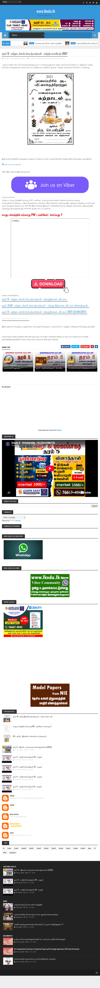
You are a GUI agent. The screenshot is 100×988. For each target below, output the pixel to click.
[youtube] (96, 2)
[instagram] (86, 2)
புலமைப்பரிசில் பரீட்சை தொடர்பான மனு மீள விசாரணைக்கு (36, 914)
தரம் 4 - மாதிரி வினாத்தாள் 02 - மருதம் (27, 776)
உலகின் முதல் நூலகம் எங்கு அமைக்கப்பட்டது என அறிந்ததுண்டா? (38, 924)
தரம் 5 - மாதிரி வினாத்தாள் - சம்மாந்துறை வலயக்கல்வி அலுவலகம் (18, 366)
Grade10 (23, 848)
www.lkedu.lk (45, 11)
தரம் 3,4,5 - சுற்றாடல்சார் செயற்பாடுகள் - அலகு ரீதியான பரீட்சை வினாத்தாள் (45, 305)
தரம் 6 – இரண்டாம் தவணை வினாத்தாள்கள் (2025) (32, 747)
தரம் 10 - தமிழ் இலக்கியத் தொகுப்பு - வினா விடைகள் (33, 716)
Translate (17, 520)
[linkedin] (90, 2)
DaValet (12, 796)
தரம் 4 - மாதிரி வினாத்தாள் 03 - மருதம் (27, 766)
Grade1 (16, 848)
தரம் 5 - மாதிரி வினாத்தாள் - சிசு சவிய (49, 368)
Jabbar (12, 833)
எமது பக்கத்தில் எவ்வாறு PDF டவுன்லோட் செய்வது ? (32, 726)
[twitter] (93, 2)
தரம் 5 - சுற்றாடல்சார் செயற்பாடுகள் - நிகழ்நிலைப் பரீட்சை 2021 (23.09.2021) (44, 312)
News (16, 43)
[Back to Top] (96, 972)
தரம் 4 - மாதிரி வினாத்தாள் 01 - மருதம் (27, 786)
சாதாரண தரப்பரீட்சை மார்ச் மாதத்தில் (33, 43)
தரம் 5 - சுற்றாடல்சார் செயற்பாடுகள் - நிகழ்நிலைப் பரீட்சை (34, 299)
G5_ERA (32, 58)
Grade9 (83, 848)
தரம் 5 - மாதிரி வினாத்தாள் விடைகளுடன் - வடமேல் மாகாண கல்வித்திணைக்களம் (82, 366)
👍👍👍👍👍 (15, 824)
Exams (9, 848)
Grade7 (68, 848)
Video (4, 852)
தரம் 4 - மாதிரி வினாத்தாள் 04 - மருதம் (27, 756)
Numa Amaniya (14, 814)
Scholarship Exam (58, 58)
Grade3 (39, 848)
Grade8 (75, 848)
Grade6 (61, 848)
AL (4, 848)
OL (95, 848)
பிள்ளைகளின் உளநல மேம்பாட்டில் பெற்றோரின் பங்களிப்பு (35, 958)
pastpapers (13, 852)
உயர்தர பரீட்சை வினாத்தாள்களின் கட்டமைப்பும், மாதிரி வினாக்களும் (39, 939)
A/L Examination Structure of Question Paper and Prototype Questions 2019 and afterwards (46, 949)
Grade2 (31, 848)
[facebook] (83, 2)
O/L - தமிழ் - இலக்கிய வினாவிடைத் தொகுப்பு (30, 736)
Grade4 (46, 848)
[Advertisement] (50, 657)
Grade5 (47, 58)
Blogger (59, 430)
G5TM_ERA (40, 58)
